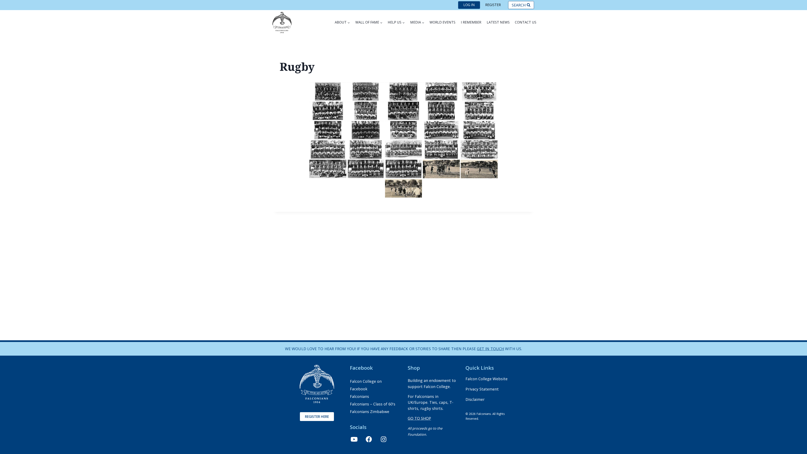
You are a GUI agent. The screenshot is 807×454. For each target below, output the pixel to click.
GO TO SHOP (419, 418)
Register (493, 5)
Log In (469, 5)
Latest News (498, 22)
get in (483, 348)
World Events (442, 22)
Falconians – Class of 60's (372, 403)
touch (496, 348)
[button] (354, 439)
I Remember (471, 22)
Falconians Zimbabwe (369, 411)
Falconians (359, 396)
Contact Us (525, 22)
